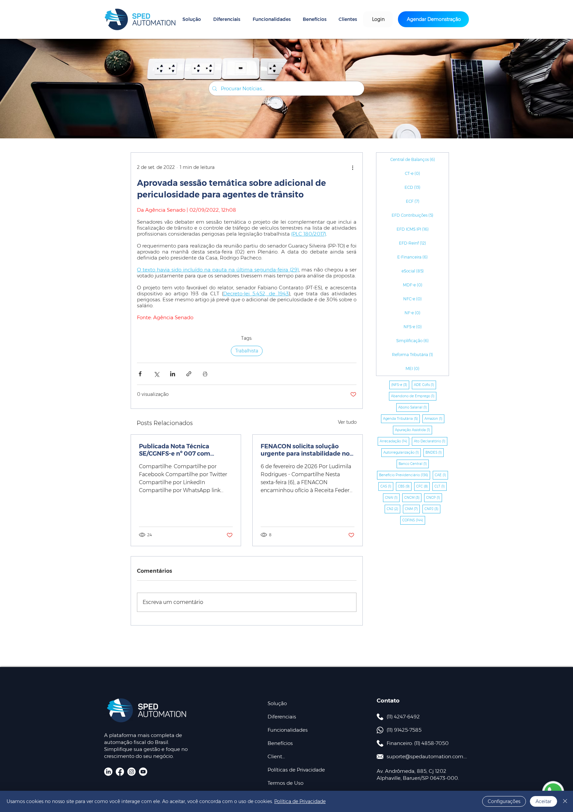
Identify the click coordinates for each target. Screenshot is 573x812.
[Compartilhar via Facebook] (140, 374)
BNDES (434, 452)
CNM (412, 508)
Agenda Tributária (401, 418)
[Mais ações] (352, 167)
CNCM (412, 497)
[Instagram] (131, 772)
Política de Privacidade (300, 801)
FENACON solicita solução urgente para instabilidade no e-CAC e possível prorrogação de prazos (305, 450)
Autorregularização (402, 452)
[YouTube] (143, 772)
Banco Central (414, 463)
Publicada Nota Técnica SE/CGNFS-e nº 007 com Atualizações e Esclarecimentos (174, 450)
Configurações (504, 801)
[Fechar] (565, 801)
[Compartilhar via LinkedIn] (172, 374)
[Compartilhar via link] (189, 374)
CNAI (392, 497)
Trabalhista (246, 350)
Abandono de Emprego (413, 396)
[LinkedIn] (108, 772)
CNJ (393, 508)
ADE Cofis (425, 384)
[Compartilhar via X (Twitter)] (156, 374)
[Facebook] (120, 772)
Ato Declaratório (430, 441)
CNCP (434, 497)
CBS (405, 486)
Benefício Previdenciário (404, 475)
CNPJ (432, 508)
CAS (386, 486)
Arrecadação (394, 441)
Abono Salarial (413, 407)
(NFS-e (400, 384)
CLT (440, 486)
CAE (441, 475)
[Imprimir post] (205, 374)
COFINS (413, 520)
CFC (423, 486)
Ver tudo (347, 422)
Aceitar (543, 801)
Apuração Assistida (413, 429)
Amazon (434, 418)
